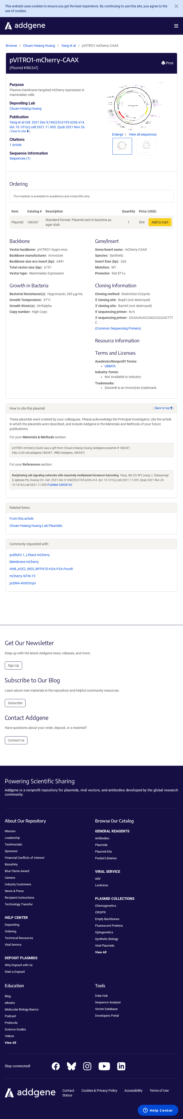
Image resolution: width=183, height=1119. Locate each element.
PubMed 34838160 (59, 484)
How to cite (18, 131)
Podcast (10, 1016)
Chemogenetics (105, 905)
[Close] (174, 6)
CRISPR (100, 912)
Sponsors (11, 851)
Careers (10, 877)
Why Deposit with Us (19, 965)
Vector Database (106, 1009)
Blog (8, 996)
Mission (10, 831)
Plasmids (101, 845)
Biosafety (11, 864)
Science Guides (15, 1029)
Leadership (12, 838)
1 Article (15, 145)
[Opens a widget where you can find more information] (158, 1111)
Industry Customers (18, 884)
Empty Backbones (107, 919)
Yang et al (68, 45)
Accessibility (133, 1090)
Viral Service (13, 944)
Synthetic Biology (106, 939)
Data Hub (101, 995)
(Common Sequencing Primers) (118, 328)
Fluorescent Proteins (109, 925)
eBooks (10, 1003)
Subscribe (15, 703)
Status (67, 1095)
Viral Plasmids (104, 945)
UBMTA (110, 366)
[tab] (122, 145)
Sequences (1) (20, 158)
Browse (11, 45)
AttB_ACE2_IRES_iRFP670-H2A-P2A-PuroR (41, 569)
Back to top (162, 408)
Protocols (11, 1023)
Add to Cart (160, 222)
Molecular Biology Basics (22, 1009)
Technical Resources (19, 938)
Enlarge (118, 134)
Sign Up (13, 665)
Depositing (12, 924)
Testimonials (13, 844)
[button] (176, 26)
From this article (21, 518)
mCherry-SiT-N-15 (22, 576)
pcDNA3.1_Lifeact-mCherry (30, 555)
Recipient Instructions (19, 897)
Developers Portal (107, 1015)
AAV (98, 878)
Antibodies (102, 838)
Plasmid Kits (103, 851)
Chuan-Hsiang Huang (39, 45)
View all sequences (143, 134)
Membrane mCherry (24, 562)
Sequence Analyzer (108, 1002)
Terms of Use (159, 1090)
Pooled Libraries (106, 858)
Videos (9, 1036)
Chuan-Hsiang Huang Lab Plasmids (36, 526)
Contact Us (16, 740)
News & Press (14, 891)
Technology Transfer (19, 904)
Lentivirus (101, 885)
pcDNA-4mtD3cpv (23, 583)
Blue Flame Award (17, 871)
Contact (68, 1090)
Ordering (10, 931)
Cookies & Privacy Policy (99, 1090)
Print (169, 63)
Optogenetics (104, 932)
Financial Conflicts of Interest (24, 857)
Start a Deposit (15, 971)
